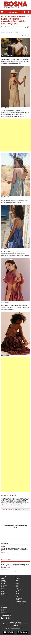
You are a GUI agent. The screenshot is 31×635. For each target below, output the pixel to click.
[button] (28, 39)
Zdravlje (18, 581)
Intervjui (3, 581)
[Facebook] (4, 618)
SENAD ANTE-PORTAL (21, 601)
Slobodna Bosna (15, 628)
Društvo (3, 593)
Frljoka (17, 596)
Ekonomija (4, 585)
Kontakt (3, 610)
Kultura (17, 580)
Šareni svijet (19, 598)
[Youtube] (9, 618)
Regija (3, 588)
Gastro (17, 583)
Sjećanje (18, 578)
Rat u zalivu (4, 577)
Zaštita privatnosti (6, 615)
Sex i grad (18, 590)
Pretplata (3, 609)
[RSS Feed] (2, 618)
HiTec (17, 585)
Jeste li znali (19, 577)
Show (17, 588)
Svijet (2, 591)
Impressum (4, 612)
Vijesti (3, 578)
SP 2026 (18, 599)
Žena (17, 591)
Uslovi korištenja (5, 614)
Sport (2, 586)
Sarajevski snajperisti (21, 603)
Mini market (4, 595)
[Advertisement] (15, 135)
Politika (3, 580)
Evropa (3, 590)
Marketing (4, 607)
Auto (17, 586)
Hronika (3, 583)
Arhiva (3, 606)
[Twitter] (6, 618)
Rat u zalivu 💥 (13, 12)
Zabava (18, 595)
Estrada (18, 593)
